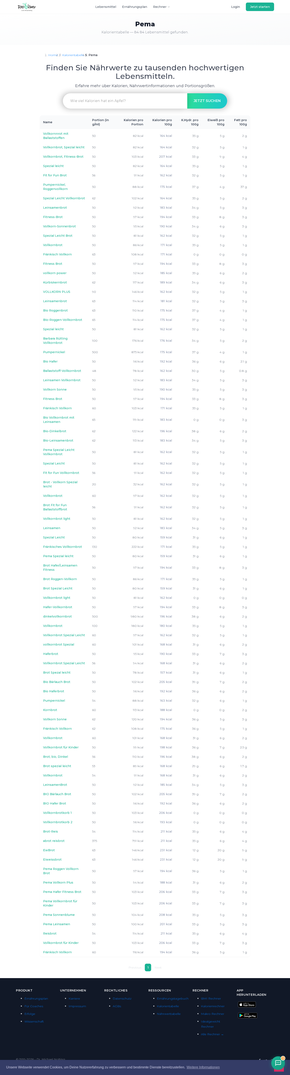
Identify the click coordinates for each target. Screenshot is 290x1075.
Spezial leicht (53, 166)
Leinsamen (51, 528)
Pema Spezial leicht (58, 556)
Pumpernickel (54, 352)
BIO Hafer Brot (54, 803)
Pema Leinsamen (56, 924)
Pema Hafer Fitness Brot (62, 892)
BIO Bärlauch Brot (57, 794)
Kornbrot (50, 710)
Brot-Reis (50, 831)
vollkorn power (54, 273)
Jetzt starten (260, 7)
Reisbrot (49, 933)
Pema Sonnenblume (59, 915)
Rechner (159, 7)
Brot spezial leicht (57, 766)
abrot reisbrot (54, 841)
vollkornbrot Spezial (58, 644)
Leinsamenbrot (55, 208)
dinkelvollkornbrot (57, 616)
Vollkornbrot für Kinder (61, 747)
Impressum (77, 1006)
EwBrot (49, 850)
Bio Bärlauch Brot (56, 682)
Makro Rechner (212, 1014)
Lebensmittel (105, 7)
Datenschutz (122, 998)
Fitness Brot (52, 264)
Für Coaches (33, 1006)
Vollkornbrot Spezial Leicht (64, 635)
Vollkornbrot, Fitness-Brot (63, 157)
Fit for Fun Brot (55, 175)
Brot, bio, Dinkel (55, 757)
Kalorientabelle (73, 55)
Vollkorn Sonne (55, 389)
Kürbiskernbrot (55, 282)
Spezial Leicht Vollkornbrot (64, 198)
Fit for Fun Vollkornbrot (61, 473)
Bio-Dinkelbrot (54, 431)
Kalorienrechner (213, 1006)
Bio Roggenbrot (55, 310)
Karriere (74, 998)
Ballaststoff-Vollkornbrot (62, 371)
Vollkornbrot (52, 245)
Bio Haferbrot (53, 691)
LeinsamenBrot (55, 785)
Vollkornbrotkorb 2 (57, 822)
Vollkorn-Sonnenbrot (59, 226)
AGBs (117, 1006)
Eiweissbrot (52, 859)
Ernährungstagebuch (173, 998)
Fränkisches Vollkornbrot (62, 547)
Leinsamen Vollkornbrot (61, 380)
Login (235, 7)
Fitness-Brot (53, 217)
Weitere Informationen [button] (203, 1067)
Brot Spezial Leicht (57, 588)
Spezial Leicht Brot (57, 236)
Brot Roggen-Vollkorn (60, 579)
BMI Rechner (211, 998)
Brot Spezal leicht (56, 672)
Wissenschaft (34, 1021)
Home (53, 55)
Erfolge (29, 1014)
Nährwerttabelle (169, 1014)
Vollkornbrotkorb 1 (57, 813)
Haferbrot (50, 654)
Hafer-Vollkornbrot (57, 607)
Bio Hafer (50, 361)
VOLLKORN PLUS (56, 292)
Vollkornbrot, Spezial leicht (63, 147)
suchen (207, 101)
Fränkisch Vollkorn (57, 254)
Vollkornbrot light (56, 519)
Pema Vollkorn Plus (58, 882)
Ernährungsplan (134, 7)
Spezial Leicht (54, 463)
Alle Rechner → (212, 1034)
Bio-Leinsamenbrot (58, 440)
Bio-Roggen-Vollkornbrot (62, 320)
